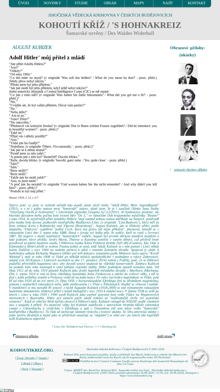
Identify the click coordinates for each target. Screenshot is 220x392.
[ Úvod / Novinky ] (26, 358)
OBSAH (110, 3)
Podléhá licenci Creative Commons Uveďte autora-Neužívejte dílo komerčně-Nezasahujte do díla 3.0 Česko (133, 363)
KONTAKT (197, 3)
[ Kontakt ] (37, 369)
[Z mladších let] (188, 73)
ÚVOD (23, 3)
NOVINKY (52, 3)
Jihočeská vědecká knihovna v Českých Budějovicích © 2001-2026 (125, 349)
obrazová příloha (26, 336)
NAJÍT (168, 3)
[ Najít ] (25, 369)
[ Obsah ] (26, 363)
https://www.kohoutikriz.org (136, 375)
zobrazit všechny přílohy (190, 170)
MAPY (139, 3)
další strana (164, 336)
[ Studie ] (42, 358)
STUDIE (81, 3)
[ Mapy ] (38, 363)
